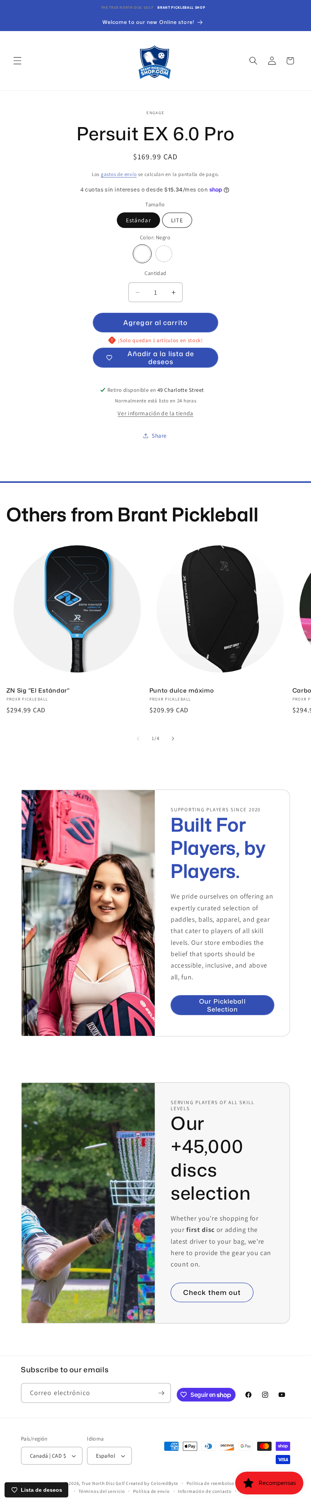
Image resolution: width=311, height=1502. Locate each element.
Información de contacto (205, 1491)
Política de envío (151, 1491)
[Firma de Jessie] (164, 253)
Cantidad (155, 273)
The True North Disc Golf (127, 7)
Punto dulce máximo (181, 690)
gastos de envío (119, 174)
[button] (17, 61)
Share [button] (159, 435)
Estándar (138, 220)
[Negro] (142, 253)
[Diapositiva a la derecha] (173, 738)
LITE (177, 220)
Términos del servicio (102, 1491)
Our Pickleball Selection (222, 1005)
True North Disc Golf (103, 1483)
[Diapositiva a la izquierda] (138, 738)
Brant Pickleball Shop (181, 7)
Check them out (212, 1292)
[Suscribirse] (161, 1393)
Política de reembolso (210, 1483)
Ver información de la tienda (155, 413)
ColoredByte (164, 1483)
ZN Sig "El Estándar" (38, 690)
